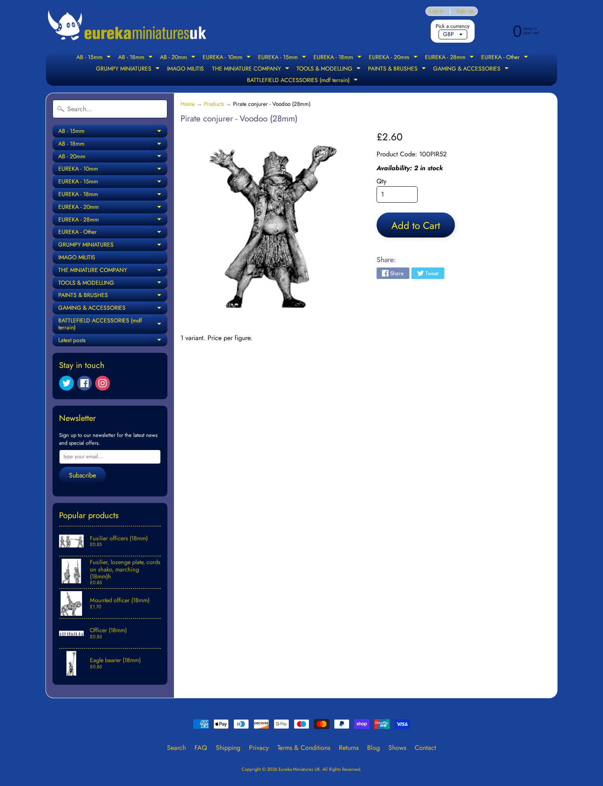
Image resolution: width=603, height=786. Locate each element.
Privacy (259, 747)
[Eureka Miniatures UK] (128, 25)
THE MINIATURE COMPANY (251, 69)
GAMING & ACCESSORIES (472, 69)
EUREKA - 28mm (450, 58)
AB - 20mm (178, 58)
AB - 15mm (94, 58)
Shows (397, 747)
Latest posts (112, 341)
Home (187, 104)
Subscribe (82, 475)
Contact (425, 747)
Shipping (228, 747)
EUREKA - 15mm (283, 58)
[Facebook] (84, 383)
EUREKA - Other (505, 58)
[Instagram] (102, 383)
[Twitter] (66, 383)
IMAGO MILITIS (185, 68)
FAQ (200, 747)
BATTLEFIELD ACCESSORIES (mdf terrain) (303, 81)
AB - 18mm (136, 58)
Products (214, 104)
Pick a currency (453, 26)
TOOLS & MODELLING (330, 69)
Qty (381, 181)
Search (176, 747)
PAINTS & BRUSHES (398, 69)
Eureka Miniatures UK (299, 769)
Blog (373, 747)
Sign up (464, 11)
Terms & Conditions (303, 747)
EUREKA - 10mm (228, 58)
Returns (349, 747)
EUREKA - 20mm (394, 58)
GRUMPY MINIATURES (129, 69)
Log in (436, 11)
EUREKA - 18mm (338, 58)
